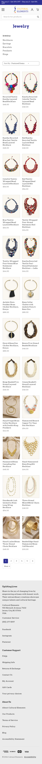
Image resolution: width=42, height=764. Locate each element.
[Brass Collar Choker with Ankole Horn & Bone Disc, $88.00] (30, 288)
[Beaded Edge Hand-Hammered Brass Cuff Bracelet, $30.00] (30, 527)
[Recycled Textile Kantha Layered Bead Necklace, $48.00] (11, 83)
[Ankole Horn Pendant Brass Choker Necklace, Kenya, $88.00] (11, 288)
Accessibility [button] (30, 757)
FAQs (4, 656)
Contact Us (7, 675)
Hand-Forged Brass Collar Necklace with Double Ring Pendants (11, 424)
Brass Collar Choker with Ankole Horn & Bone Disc (29, 305)
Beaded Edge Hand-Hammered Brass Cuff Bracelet (30, 544)
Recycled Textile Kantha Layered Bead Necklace (10, 99)
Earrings (7, 43)
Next (6, 566)
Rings (5, 54)
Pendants (7, 51)
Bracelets (7, 47)
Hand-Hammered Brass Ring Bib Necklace (30, 464)
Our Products (8, 714)
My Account (8, 681)
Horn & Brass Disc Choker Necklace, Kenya (10, 345)
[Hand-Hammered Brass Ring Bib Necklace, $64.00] (30, 448)
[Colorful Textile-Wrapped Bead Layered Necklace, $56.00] (11, 165)
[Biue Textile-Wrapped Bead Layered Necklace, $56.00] (11, 206)
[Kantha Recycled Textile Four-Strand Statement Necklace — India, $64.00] (30, 247)
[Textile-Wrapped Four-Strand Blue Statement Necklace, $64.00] (11, 247)
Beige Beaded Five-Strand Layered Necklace (11, 384)
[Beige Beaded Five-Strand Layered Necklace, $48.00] (11, 368)
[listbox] (20, 63)
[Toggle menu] (3, 9)
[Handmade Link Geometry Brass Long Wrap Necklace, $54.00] (11, 486)
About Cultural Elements (13, 708)
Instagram (7, 636)
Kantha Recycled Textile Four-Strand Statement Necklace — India (30, 264)
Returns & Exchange (11, 669)
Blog (4, 733)
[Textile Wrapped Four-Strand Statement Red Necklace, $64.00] (30, 206)
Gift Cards (7, 687)
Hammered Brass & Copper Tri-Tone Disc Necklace (30, 423)
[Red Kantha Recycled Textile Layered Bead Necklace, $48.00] (30, 124)
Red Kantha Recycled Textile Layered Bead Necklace (29, 141)
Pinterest (6, 642)
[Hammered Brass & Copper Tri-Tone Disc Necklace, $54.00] (30, 407)
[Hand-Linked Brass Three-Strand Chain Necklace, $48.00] (11, 527)
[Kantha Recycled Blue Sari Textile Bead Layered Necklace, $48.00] (11, 124)
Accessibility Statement (13, 739)
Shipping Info (8, 662)
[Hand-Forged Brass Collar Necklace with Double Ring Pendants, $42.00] (11, 407)
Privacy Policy (8, 726)
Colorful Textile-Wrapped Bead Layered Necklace (11, 181)
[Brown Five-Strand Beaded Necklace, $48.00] (30, 329)
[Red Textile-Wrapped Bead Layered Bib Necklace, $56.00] (30, 165)
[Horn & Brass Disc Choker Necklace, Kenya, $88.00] (11, 329)
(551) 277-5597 (8, 622)
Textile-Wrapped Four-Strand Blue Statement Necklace (10, 264)
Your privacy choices (12, 694)
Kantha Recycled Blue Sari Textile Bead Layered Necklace (10, 141)
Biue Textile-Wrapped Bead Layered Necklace (11, 222)
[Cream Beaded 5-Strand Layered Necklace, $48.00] (30, 368)
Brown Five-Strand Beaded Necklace (30, 344)
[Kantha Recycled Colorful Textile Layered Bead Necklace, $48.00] (30, 83)
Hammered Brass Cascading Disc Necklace (10, 464)
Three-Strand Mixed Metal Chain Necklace (30, 502)
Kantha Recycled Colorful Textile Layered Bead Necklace (29, 100)
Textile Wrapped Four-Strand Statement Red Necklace (29, 223)
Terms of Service (10, 720)
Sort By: (7, 63)
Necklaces (8, 40)
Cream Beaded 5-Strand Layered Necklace (29, 384)
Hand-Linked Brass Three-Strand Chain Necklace (11, 544)
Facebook (6, 629)
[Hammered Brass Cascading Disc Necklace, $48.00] (11, 448)
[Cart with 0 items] (37, 9)
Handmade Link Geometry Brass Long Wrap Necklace (10, 504)
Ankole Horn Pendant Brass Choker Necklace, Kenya (10, 305)
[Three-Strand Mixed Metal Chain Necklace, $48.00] (30, 486)
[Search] (38, 16)
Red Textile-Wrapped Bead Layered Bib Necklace (28, 182)
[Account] (32, 9)
